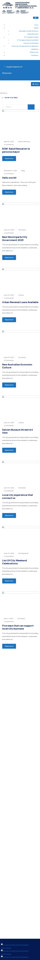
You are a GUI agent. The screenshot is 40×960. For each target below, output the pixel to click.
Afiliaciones (34, 52)
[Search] (31, 107)
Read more (9, 158)
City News (22, 230)
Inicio (36, 25)
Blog (23, 170)
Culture (21, 295)
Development (23, 553)
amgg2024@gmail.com (14, 67)
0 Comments (9, 144)
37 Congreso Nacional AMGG (27, 40)
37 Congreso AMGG (31, 37)
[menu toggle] (35, 18)
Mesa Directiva (32, 34)
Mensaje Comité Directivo (28, 31)
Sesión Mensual (24, 141)
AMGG (36, 28)
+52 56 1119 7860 (10, 97)
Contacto (34, 55)
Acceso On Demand (30, 43)
